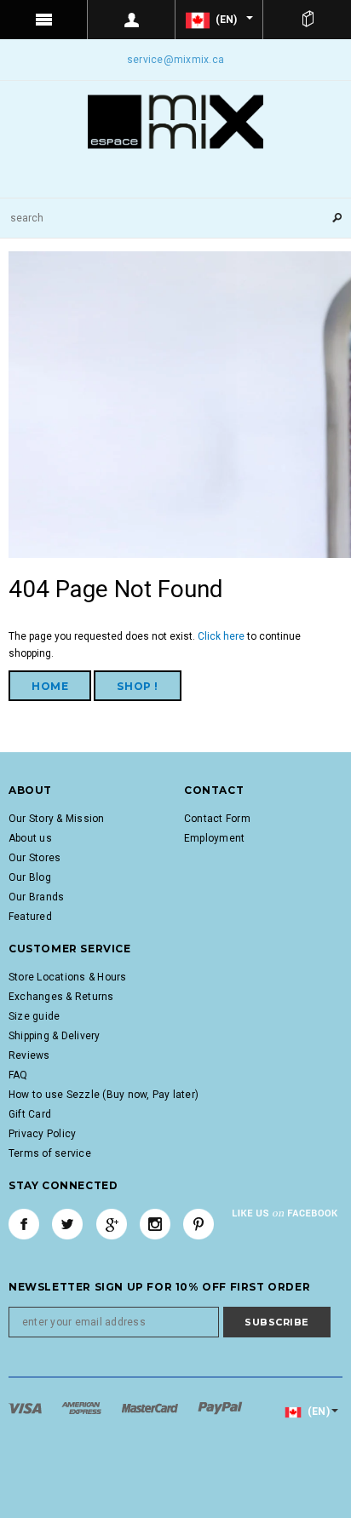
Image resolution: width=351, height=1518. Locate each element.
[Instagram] (155, 1224)
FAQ (18, 1075)
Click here (222, 636)
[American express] (82, 1407)
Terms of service (50, 1153)
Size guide (34, 1016)
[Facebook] (24, 1224)
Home (50, 686)
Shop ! (137, 686)
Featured (30, 917)
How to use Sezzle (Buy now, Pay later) (104, 1095)
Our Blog (30, 877)
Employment (214, 838)
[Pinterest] (198, 1224)
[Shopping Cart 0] (307, 19)
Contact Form (217, 819)
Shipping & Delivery (55, 1036)
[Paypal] (220, 1407)
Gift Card (30, 1114)
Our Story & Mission (57, 819)
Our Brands (36, 897)
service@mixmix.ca (175, 60)
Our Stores (34, 858)
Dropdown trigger (132, 19)
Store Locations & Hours (68, 977)
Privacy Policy (42, 1134)
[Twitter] (67, 1224)
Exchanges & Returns (61, 997)
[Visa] (26, 1407)
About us (30, 838)
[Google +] (111, 1224)
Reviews (29, 1055)
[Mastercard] (151, 1407)
